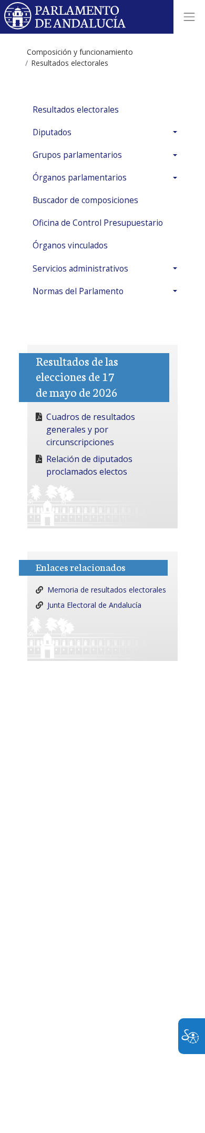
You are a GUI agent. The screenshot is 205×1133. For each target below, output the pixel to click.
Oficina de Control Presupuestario (98, 222)
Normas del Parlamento (78, 291)
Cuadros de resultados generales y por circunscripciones (90, 429)
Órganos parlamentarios (80, 177)
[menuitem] (102, 109)
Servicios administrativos (80, 268)
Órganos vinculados (70, 245)
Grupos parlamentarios (77, 155)
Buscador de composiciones (85, 200)
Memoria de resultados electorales (106, 590)
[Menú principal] (189, 17)
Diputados (52, 132)
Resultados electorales (76, 109)
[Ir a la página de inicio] (65, 17)
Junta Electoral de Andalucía (94, 605)
